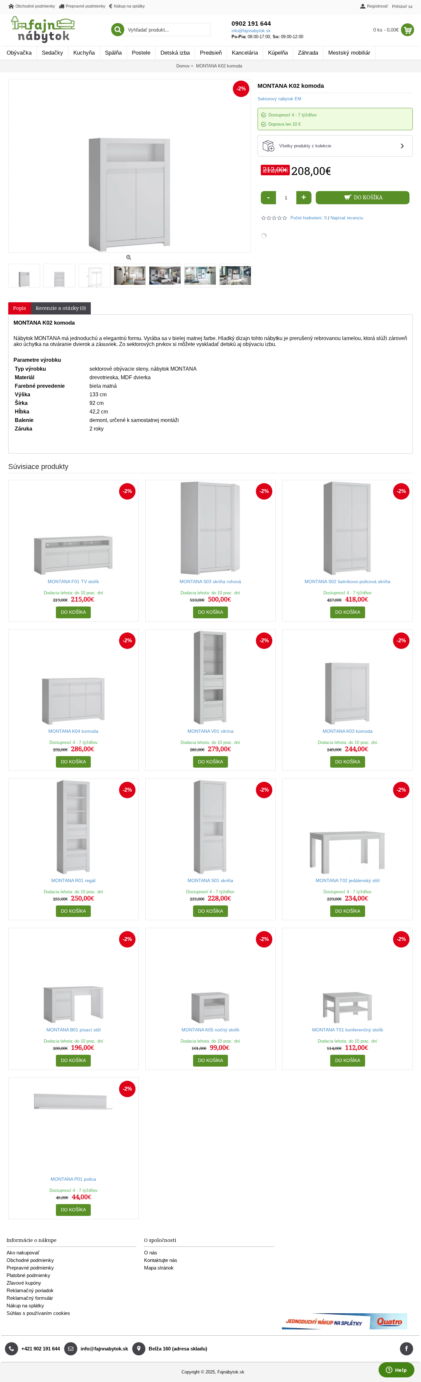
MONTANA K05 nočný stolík (210, 1029)
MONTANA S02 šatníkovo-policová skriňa (347, 581)
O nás (150, 1252)
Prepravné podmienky (30, 1268)
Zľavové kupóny (24, 1283)
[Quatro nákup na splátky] (344, 1327)
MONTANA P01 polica (73, 1179)
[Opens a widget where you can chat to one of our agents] (396, 1370)
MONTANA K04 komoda (73, 731)
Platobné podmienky (28, 1275)
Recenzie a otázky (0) (61, 308)
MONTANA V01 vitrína (210, 731)
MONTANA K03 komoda (348, 731)
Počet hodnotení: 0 (308, 217)
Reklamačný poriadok (30, 1290)
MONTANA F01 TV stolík (73, 581)
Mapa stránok (159, 1268)
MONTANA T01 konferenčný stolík (347, 1029)
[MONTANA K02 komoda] (25, 273)
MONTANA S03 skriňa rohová (210, 581)
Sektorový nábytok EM (279, 98)
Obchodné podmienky (30, 1260)
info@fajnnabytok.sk (251, 30)
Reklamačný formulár (30, 1298)
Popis (19, 308)
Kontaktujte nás (160, 1260)
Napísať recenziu (347, 217)
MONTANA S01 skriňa (210, 880)
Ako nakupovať (23, 1252)
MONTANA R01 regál (73, 880)
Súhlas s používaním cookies (38, 1313)
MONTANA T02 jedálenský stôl (348, 880)
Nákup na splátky (25, 1305)
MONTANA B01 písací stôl (73, 1029)
